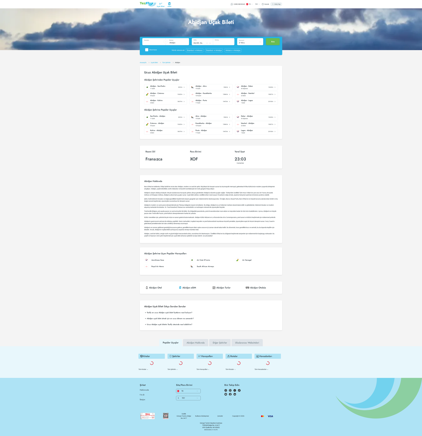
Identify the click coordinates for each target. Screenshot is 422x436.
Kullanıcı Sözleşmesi (202, 416)
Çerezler (220, 416)
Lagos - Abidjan (247, 130)
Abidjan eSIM (189, 287)
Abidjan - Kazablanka (204, 93)
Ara (273, 41)
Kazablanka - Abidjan (204, 123)
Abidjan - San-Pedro (157, 86)
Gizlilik (184, 414)
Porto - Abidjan (201, 130)
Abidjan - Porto (201, 100)
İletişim (142, 399)
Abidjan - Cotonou (157, 93)
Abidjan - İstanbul (247, 93)
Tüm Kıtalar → (143, 369)
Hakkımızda (144, 390)
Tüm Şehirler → (172, 369)
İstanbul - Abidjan (247, 123)
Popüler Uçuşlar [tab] (171, 342)
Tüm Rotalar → (231, 369)
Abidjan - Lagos (247, 100)
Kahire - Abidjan (156, 130)
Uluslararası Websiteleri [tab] (247, 342)
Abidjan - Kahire (156, 100)
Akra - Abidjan (201, 116)
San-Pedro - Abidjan (157, 116)
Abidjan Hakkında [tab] (196, 342)
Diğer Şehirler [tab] (220, 342)
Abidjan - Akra (201, 86)
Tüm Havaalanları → (261, 369)
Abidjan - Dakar (247, 86)
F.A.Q (142, 394)
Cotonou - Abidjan (157, 123)
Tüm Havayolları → (202, 369)
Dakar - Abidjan (247, 116)
